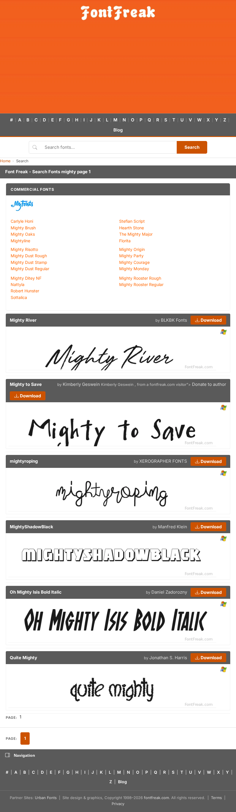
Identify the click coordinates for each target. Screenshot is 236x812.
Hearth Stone (131, 227)
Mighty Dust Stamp (29, 262)
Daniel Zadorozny (169, 592)
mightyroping (24, 461)
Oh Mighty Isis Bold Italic (36, 592)
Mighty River (23, 320)
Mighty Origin (132, 249)
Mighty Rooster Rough (140, 278)
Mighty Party (131, 255)
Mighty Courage (134, 262)
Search (191, 147)
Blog (118, 130)
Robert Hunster (25, 290)
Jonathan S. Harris (168, 657)
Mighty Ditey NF (26, 278)
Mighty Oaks (23, 234)
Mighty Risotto (24, 249)
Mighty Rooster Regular (141, 284)
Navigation (24, 755)
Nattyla (17, 284)
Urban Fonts (46, 797)
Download (210, 320)
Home (5, 161)
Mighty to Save (26, 384)
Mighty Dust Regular (30, 268)
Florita (125, 240)
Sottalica (19, 297)
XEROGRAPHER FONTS (163, 461)
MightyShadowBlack (31, 526)
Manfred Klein (172, 526)
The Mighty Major (136, 234)
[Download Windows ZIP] (223, 332)
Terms (216, 797)
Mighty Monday (134, 268)
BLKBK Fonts (174, 320)
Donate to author (209, 384)
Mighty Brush (23, 227)
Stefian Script (132, 221)
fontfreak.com (156, 797)
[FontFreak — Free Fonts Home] (118, 13)
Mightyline (20, 240)
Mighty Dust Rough (29, 255)
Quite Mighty (23, 657)
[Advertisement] (118, 70)
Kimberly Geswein (81, 384)
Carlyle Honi (22, 221)
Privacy (118, 803)
